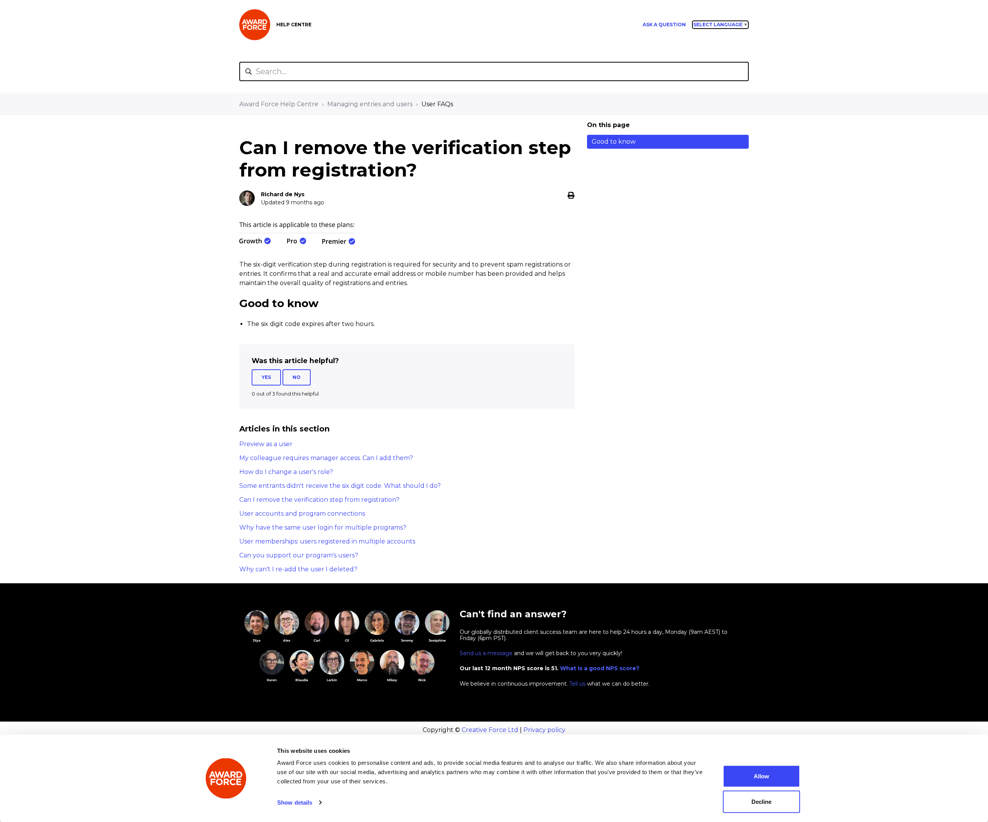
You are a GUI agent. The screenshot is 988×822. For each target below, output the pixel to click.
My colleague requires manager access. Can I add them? (326, 458)
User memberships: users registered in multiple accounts (327, 541)
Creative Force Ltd (490, 730)
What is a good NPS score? (599, 668)
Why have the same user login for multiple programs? (322, 527)
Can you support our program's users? (298, 555)
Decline (761, 801)
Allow (761, 776)
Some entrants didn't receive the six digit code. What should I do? (340, 485)
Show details (294, 802)
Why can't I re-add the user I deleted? (298, 569)
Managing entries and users (370, 104)
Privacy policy (544, 730)
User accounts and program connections (302, 513)
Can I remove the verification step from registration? (319, 499)
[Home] (254, 24)
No (297, 377)
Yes (266, 377)
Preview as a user (266, 444)
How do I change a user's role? (286, 472)
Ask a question (664, 24)
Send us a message (486, 653)
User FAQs (437, 104)
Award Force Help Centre (278, 104)
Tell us (577, 683)
